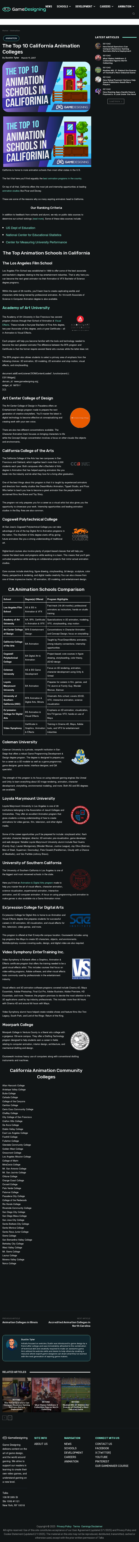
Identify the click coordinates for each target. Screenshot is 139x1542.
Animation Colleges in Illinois (20, 1322)
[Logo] (17, 9)
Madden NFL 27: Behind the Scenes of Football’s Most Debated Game (76, 1407)
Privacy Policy (64, 1526)
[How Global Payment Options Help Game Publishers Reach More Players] (98, 79)
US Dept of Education (20, 227)
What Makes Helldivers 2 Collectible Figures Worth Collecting (46, 1407)
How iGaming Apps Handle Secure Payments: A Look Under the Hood (119, 93)
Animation (15, 30)
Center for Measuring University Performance (36, 242)
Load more (114, 101)
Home (5, 30)
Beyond (16, 1400)
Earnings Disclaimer (92, 1526)
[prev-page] (4, 1418)
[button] (133, 13)
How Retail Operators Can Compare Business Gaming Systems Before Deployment (17, 1406)
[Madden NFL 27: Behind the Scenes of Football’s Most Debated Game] (75, 1395)
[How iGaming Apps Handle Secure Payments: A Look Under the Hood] (98, 91)
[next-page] (10, 1418)
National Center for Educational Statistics (33, 234)
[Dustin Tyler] (12, 1348)
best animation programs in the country (62, 178)
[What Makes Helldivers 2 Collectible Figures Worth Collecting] (46, 1395)
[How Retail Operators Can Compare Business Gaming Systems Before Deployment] (16, 1395)
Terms (76, 1526)
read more (38, 218)
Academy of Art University (26, 307)
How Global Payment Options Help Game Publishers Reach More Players (119, 82)
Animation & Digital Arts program (37, 882)
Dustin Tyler (12, 58)
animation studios (11, 190)
